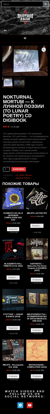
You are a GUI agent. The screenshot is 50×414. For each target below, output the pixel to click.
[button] (25, 38)
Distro (21, 175)
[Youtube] (30, 405)
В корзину (18, 169)
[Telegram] (20, 405)
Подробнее (13, 328)
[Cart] (44, 30)
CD (17, 175)
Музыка (28, 175)
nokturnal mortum (23, 178)
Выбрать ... (37, 226)
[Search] (46, 4)
